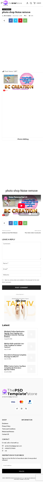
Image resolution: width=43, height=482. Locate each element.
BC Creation (7, 15)
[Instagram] (21, 408)
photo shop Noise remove (22, 190)
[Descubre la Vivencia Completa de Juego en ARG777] (31, 358)
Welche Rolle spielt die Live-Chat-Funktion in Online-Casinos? (14, 345)
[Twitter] (15, 20)
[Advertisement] (21, 48)
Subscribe (21, 471)
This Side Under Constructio (33, 233)
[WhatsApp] (25, 20)
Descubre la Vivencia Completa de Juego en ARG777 (15, 356)
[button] (31, 3)
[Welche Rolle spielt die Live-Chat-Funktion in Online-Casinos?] (31, 346)
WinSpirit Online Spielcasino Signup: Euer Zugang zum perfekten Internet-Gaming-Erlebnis (14, 334)
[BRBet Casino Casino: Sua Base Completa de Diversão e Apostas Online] (31, 369)
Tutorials (6, 9)
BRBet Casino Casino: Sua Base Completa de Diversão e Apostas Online (15, 367)
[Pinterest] (20, 20)
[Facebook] (11, 20)
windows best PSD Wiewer (9, 233)
